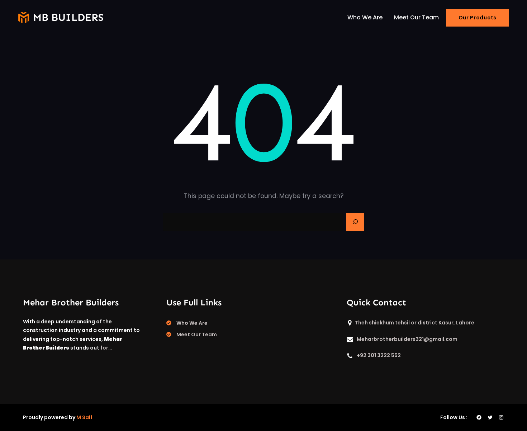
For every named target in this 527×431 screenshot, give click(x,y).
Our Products (478, 17)
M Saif (84, 417)
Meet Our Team (196, 334)
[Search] (355, 222)
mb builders (68, 17)
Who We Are (192, 323)
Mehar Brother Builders (71, 302)
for (104, 347)
